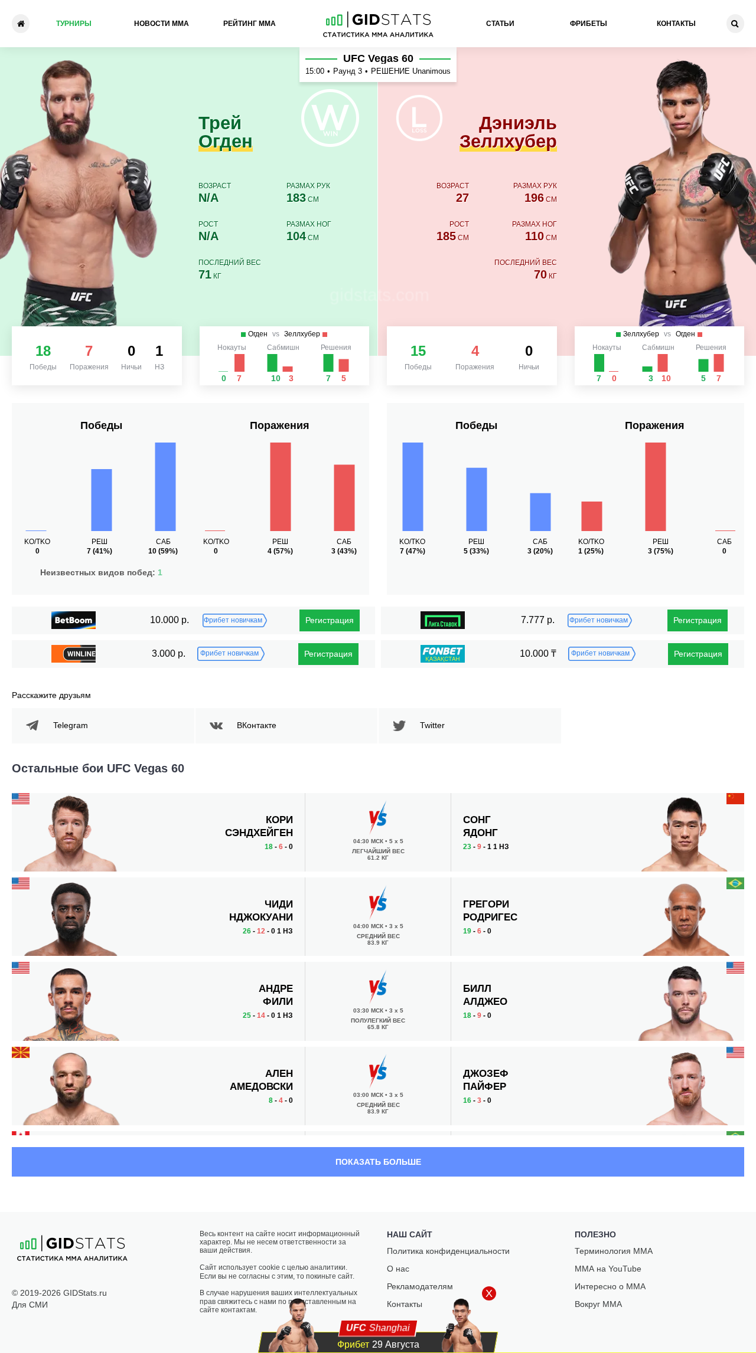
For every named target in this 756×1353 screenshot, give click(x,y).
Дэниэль (508, 133)
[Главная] (21, 23)
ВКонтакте (256, 725)
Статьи (500, 23)
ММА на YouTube (608, 1268)
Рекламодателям (420, 1286)
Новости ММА (161, 23)
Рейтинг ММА (249, 23)
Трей (225, 133)
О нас (398, 1268)
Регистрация (329, 620)
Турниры (74, 23)
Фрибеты (588, 23)
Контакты (676, 23)
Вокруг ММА (598, 1304)
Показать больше (378, 1162)
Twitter (432, 725)
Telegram (70, 725)
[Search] (735, 23)
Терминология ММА (614, 1251)
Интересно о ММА (610, 1286)
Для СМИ (30, 1304)
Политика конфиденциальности (448, 1251)
